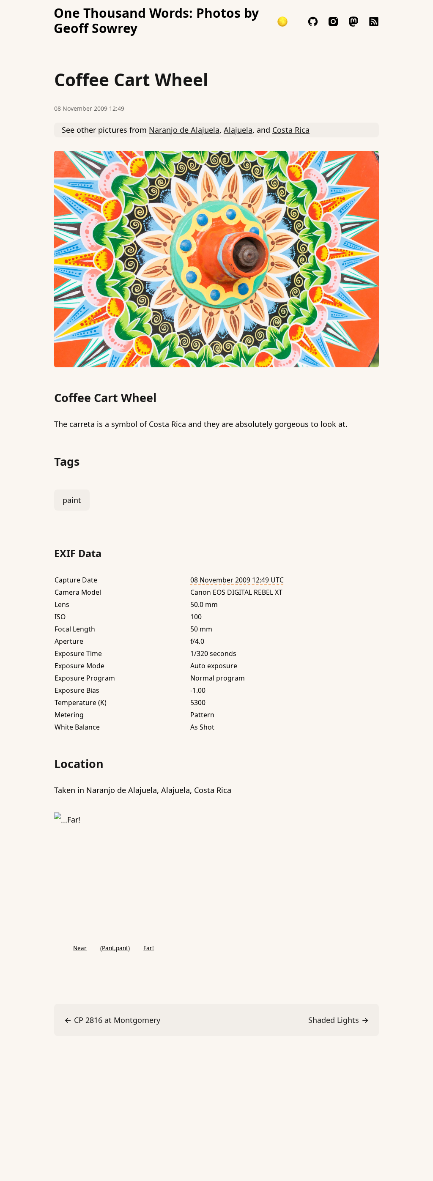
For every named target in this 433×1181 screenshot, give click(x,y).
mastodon (353, 21)
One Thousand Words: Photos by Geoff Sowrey (156, 20)
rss (374, 21)
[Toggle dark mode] (282, 21)
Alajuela (238, 130)
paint (72, 500)
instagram (333, 21)
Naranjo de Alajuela (184, 130)
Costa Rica (291, 130)
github (313, 21)
